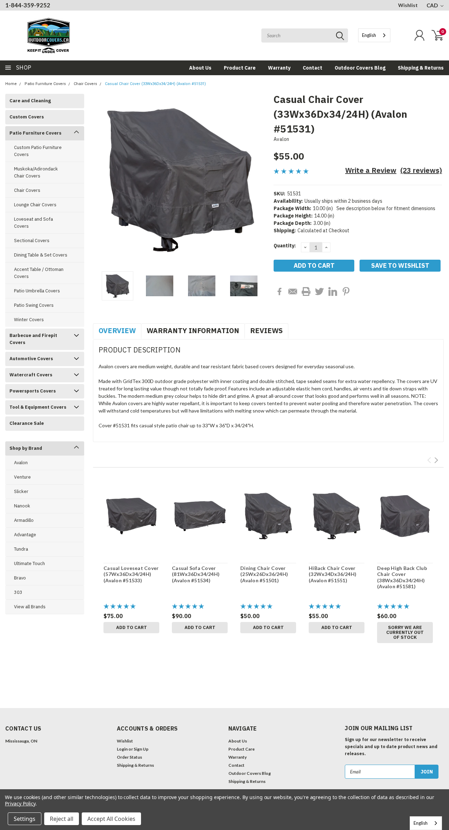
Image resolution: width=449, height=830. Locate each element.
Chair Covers (85, 84)
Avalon (21, 463)
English (369, 35)
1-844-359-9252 (27, 5)
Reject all (61, 819)
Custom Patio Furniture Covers (38, 150)
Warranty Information (193, 330)
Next (260, 180)
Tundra (21, 549)
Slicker (21, 491)
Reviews (266, 330)
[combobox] (374, 35)
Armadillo (24, 520)
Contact (312, 68)
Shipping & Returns (421, 68)
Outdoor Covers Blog (360, 68)
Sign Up (141, 749)
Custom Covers (26, 117)
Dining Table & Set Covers (40, 255)
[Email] (292, 291)
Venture (22, 477)
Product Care (240, 68)
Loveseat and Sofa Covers (33, 222)
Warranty (279, 68)
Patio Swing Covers (34, 305)
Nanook (22, 506)
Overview (117, 330)
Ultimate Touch (29, 563)
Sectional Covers (31, 241)
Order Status (129, 757)
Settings (24, 819)
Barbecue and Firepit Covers (33, 338)
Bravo (20, 578)
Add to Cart (131, 627)
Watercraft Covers (30, 375)
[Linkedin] (332, 291)
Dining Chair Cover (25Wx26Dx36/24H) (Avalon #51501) (264, 574)
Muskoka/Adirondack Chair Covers (36, 172)
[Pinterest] (346, 291)
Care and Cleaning (30, 101)
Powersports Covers (32, 391)
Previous (102, 180)
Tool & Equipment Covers (37, 407)
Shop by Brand (25, 448)
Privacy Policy (20, 803)
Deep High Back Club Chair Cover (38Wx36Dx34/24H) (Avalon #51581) (402, 577)
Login (122, 749)
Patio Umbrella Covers (37, 291)
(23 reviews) (421, 170)
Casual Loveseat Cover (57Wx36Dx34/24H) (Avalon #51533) (131, 574)
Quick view (131, 516)
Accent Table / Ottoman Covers (38, 272)
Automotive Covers (31, 359)
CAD (433, 5)
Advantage (25, 535)
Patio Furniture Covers (45, 84)
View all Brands (30, 607)
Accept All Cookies (111, 819)
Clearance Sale (26, 423)
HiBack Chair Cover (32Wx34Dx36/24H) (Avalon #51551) (332, 574)
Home (11, 84)
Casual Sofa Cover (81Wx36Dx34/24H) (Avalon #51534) (196, 574)
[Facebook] (279, 291)
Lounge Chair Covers (35, 205)
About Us (200, 68)
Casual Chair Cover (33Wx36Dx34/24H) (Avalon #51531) (155, 84)
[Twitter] (319, 291)
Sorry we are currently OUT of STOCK (405, 632)
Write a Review (370, 170)
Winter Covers (29, 320)
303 (18, 592)
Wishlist (408, 5)
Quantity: (285, 245)
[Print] (306, 291)
